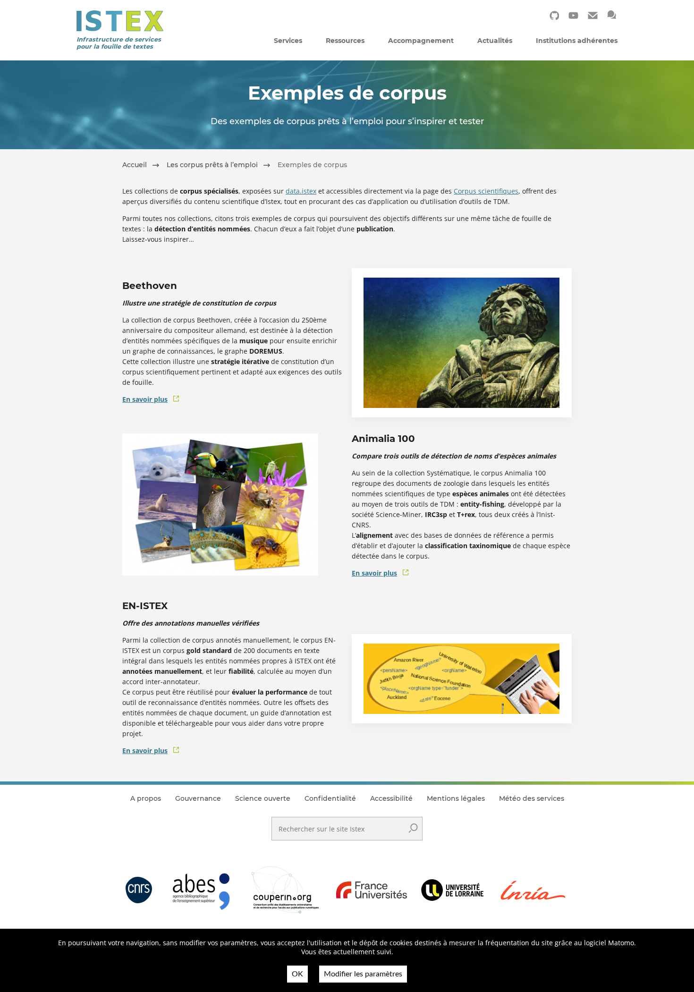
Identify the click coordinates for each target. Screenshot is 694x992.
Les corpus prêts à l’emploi (212, 165)
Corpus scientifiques (486, 191)
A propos (145, 798)
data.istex (301, 191)
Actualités (494, 40)
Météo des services (531, 798)
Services (288, 40)
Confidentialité (330, 798)
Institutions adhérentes (577, 40)
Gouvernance (198, 798)
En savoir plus (145, 399)
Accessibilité (391, 798)
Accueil (134, 165)
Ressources (345, 40)
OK (297, 974)
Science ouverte (262, 798)
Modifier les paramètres (363, 974)
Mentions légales (456, 798)
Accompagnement (421, 40)
